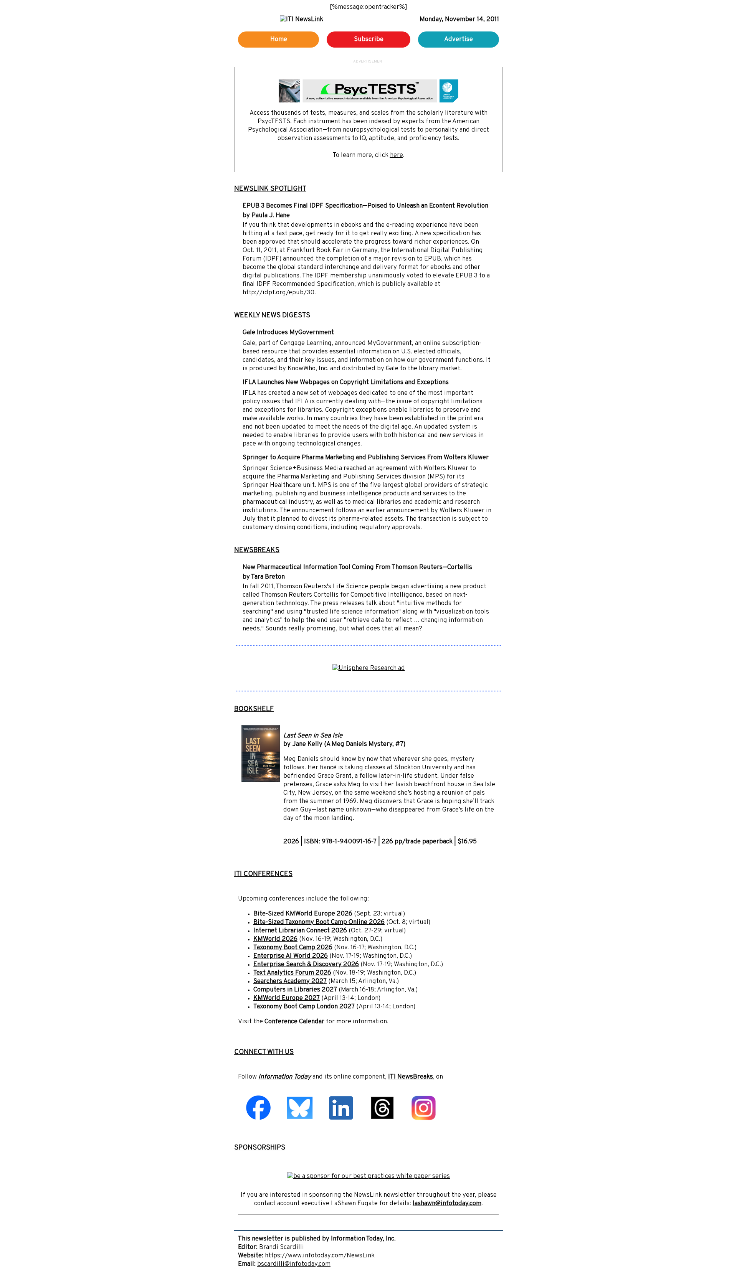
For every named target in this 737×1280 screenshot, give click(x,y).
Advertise (458, 39)
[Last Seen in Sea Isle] (260, 780)
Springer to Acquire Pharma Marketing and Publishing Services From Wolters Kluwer (366, 458)
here (396, 155)
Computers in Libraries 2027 (295, 990)
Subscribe (368, 39)
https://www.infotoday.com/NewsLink (320, 1256)
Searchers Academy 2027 (290, 981)
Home (278, 39)
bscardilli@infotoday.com (293, 1264)
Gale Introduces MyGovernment (288, 332)
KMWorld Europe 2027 (286, 998)
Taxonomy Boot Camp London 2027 (304, 1007)
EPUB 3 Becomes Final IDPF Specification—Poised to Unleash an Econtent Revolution (365, 206)
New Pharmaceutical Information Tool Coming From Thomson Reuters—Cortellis (357, 567)
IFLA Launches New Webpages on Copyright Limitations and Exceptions (346, 382)
